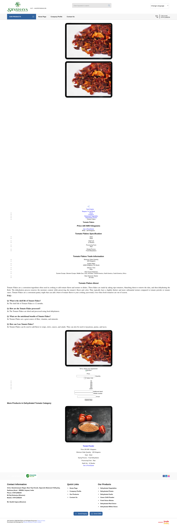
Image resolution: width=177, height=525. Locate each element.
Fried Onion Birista (107, 500)
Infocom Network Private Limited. (32, 522)
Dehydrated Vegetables (91, 216)
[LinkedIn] (166, 476)
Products (91, 214)
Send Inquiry (90, 209)
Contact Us (71, 16)
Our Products (15, 16)
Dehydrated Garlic (106, 494)
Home (91, 213)
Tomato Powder (88, 446)
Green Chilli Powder (107, 497)
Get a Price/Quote (88, 229)
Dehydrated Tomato (91, 217)
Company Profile (56, 16)
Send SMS (98, 514)
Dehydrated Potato (106, 491)
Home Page (42, 16)
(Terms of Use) (41, 520)
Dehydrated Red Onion (108, 503)
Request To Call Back (88, 211)
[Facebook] (164, 476)
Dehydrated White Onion (109, 506)
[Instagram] (169, 476)
